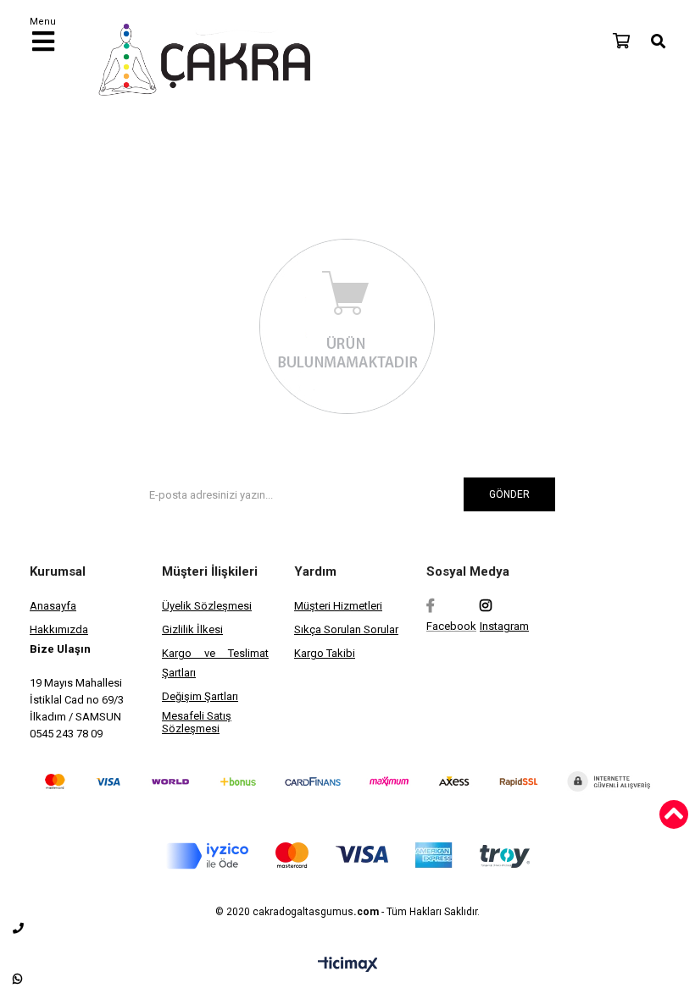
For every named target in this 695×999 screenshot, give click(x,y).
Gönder (509, 494)
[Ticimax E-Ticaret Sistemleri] (348, 965)
